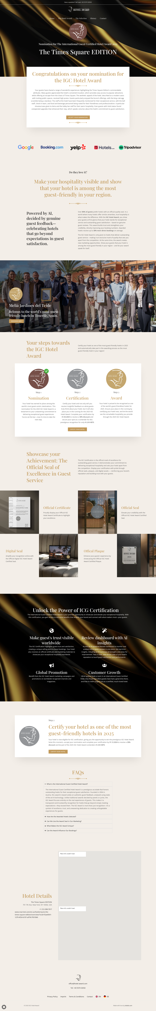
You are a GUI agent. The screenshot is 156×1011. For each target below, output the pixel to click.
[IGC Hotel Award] (78, 9)
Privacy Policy (52, 996)
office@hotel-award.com (78, 983)
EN (100, 996)
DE (108, 996)
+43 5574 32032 (86, 2)
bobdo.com (128, 1005)
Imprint (63, 996)
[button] (4, 1007)
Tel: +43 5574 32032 (78, 988)
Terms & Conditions (76, 996)
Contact (90, 996)
